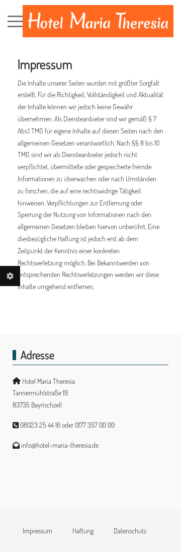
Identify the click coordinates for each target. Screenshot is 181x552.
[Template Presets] (10, 276)
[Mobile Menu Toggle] (15, 21)
